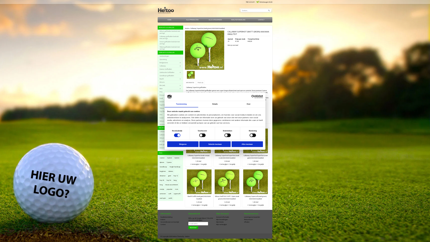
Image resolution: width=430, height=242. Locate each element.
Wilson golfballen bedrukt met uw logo (170, 32)
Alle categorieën (215, 20)
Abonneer (193, 228)
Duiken (162, 219)
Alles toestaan (247, 144)
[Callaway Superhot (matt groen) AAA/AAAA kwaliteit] (191, 75)
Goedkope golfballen (167, 76)
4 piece (176, 158)
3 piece (169, 158)
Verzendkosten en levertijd (169, 222)
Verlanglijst (195, 164)
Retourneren (248, 219)
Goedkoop (163, 167)
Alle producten (192, 20)
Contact (261, 20)
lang (175, 180)
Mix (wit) (162, 85)
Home (169, 20)
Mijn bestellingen (222, 219)
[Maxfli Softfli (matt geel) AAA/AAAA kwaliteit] (199, 182)
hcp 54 (169, 180)
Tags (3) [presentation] (200, 83)
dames (170, 171)
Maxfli (162, 79)
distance (163, 176)
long (161, 185)
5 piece (169, 162)
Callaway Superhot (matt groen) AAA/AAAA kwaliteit (207, 28)
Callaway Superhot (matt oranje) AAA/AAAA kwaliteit (198, 156)
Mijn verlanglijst (221, 224)
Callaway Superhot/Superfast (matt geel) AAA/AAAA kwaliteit (256, 156)
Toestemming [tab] (181, 104)
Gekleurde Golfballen (167, 72)
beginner (163, 171)
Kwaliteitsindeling (238, 20)
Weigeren (183, 144)
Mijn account (250, 2)
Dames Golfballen (166, 69)
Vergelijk (204, 164)
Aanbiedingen (164, 56)
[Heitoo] (166, 10)
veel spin (163, 198)
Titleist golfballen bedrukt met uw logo (170, 48)
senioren (163, 194)
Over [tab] (248, 104)
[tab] (190, 82)
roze (176, 189)
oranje (162, 189)
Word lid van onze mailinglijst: (200, 219)
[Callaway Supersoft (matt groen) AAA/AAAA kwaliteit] (255, 182)
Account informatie (222, 217)
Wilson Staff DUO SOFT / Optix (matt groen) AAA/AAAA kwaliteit (227, 197)
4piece (162, 162)
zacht (170, 198)
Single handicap (175, 167)
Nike (161, 89)
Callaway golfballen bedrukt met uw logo (169, 37)
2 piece (162, 158)
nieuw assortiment (171, 185)
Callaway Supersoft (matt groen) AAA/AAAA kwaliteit (256, 197)
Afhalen (246, 222)
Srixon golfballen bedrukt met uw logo (170, 43)
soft (169, 194)
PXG (161, 92)
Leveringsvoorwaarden (252, 217)
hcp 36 (162, 180)
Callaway (163, 66)
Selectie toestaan (215, 144)
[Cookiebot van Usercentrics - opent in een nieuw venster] (253, 96)
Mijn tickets (220, 222)
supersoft (177, 194)
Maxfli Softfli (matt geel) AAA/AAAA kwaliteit (199, 197)
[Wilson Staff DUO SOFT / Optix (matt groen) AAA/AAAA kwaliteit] (227, 182)
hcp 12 (176, 176)
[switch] (202, 135)
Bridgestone (164, 63)
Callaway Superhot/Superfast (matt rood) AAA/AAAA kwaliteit (227, 156)
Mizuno (162, 82)
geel (169, 176)
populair (169, 189)
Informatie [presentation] (190, 83)
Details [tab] (215, 104)
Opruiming (163, 59)
